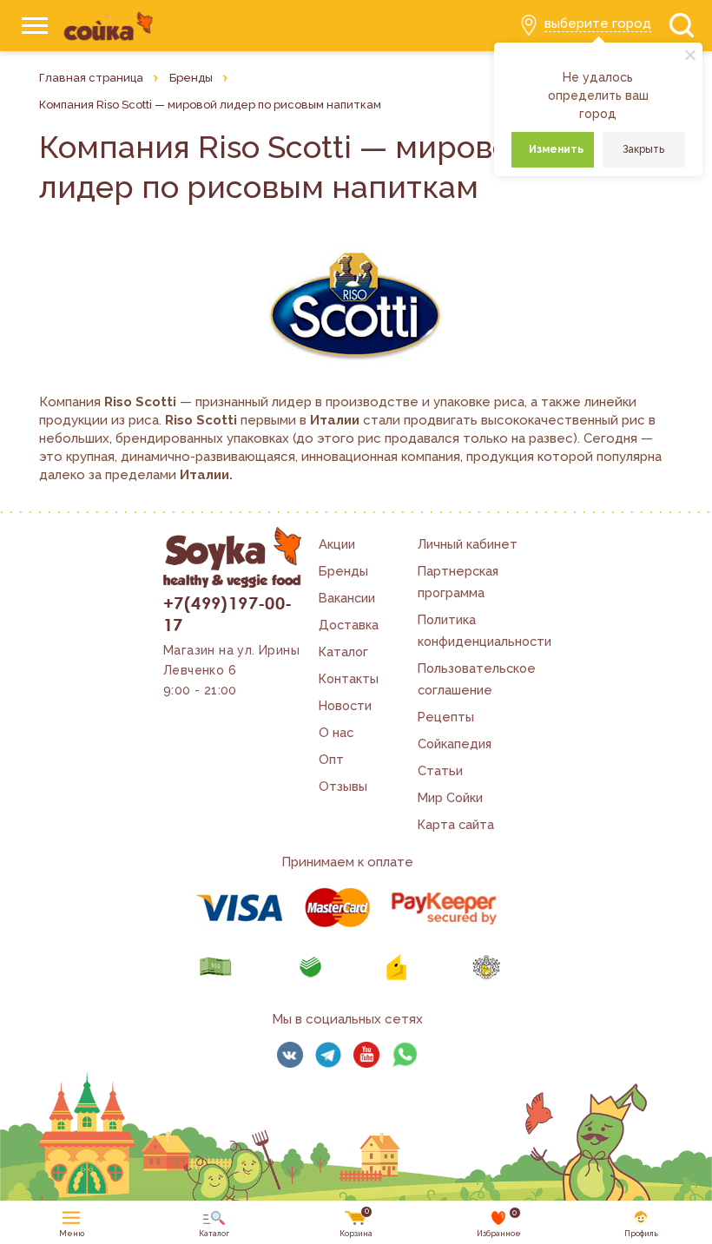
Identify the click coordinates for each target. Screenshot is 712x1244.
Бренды (343, 570)
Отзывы (343, 786)
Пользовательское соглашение (477, 679)
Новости (345, 705)
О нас (336, 732)
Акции (337, 543)
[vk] (290, 1055)
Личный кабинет (468, 543)
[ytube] (366, 1055)
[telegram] (328, 1055)
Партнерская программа (458, 581)
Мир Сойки (450, 797)
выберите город (597, 23)
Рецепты (446, 716)
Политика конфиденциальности (484, 630)
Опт (331, 759)
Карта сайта (456, 824)
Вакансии (347, 597)
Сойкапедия (454, 743)
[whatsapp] (405, 1055)
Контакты (349, 678)
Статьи (440, 770)
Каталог (343, 651)
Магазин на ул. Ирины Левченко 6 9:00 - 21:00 (231, 670)
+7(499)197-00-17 (228, 613)
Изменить (556, 149)
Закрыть (643, 149)
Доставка (349, 624)
